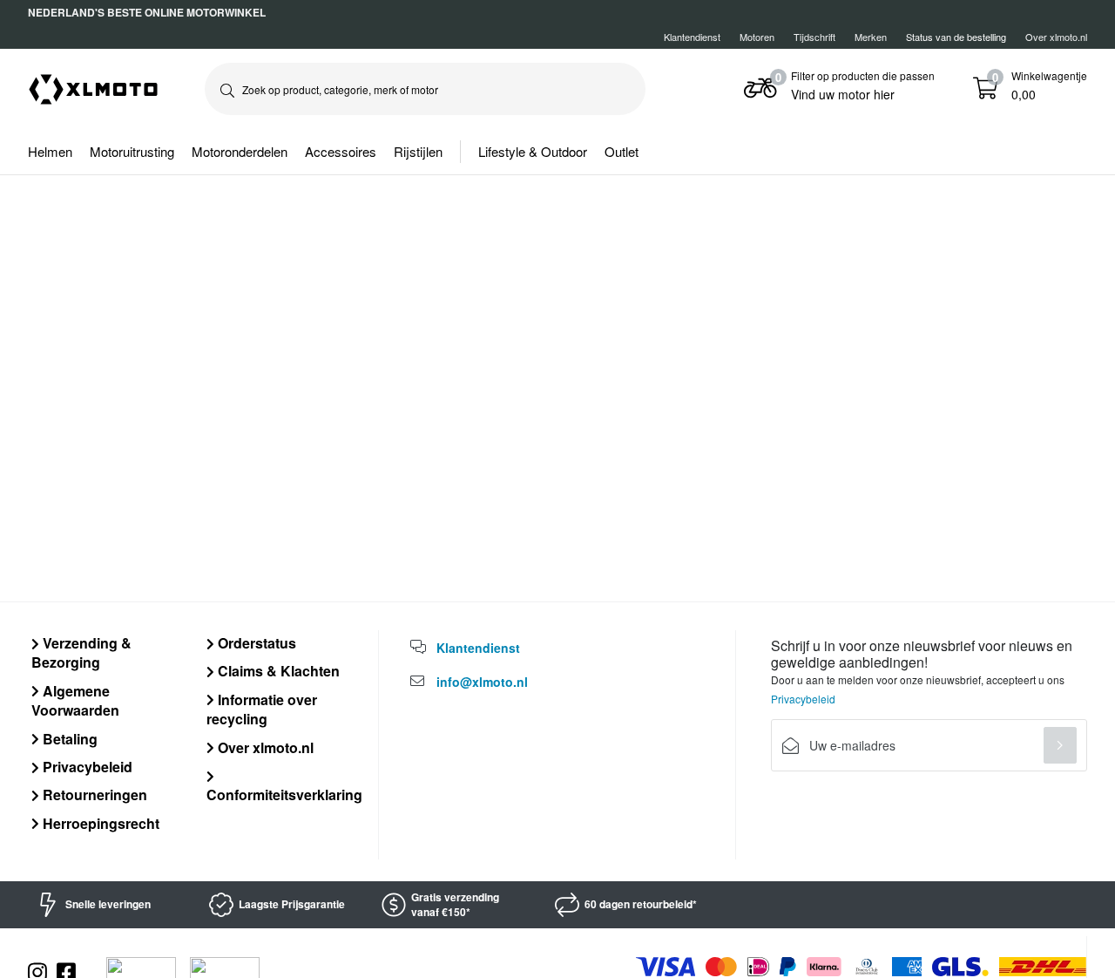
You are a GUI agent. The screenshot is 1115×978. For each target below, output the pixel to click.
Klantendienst (692, 36)
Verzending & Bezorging (81, 652)
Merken (871, 36)
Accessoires (340, 151)
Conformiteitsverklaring (284, 794)
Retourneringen (93, 794)
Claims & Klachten (277, 671)
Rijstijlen (418, 151)
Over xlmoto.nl (1056, 36)
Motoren (757, 36)
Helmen (50, 151)
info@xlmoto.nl (482, 681)
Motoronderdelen (239, 151)
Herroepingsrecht (99, 823)
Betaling (68, 739)
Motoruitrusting (132, 151)
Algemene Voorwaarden (75, 700)
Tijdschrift (814, 36)
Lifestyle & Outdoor (532, 151)
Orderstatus (255, 643)
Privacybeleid (85, 767)
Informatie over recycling (261, 709)
